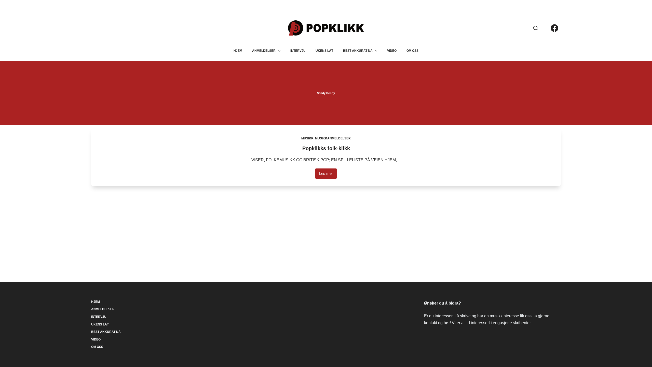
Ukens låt (324, 51)
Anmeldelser (264, 51)
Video (392, 51)
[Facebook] (554, 28)
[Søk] (535, 28)
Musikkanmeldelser (333, 138)
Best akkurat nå (358, 51)
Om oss (412, 51)
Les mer (328, 175)
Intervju (298, 51)
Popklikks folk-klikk (326, 148)
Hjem (238, 51)
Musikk (307, 138)
